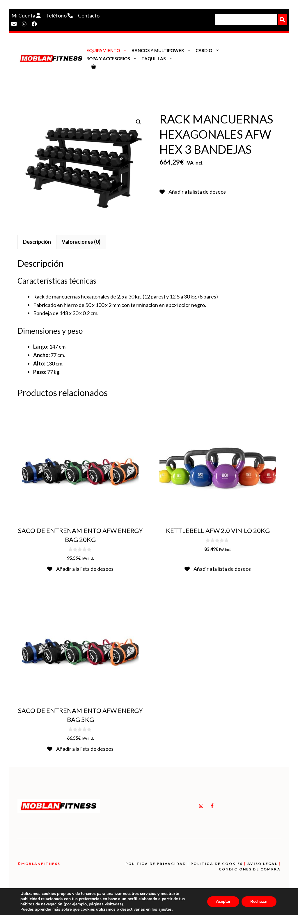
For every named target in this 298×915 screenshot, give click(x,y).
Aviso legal (262, 863)
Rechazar (259, 901)
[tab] (36, 242)
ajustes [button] (165, 909)
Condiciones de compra (250, 869)
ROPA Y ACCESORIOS (108, 58)
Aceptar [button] (223, 901)
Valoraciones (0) (81, 242)
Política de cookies (217, 863)
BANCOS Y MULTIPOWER (158, 50)
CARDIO (204, 50)
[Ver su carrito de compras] (93, 67)
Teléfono (57, 15)
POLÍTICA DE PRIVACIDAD (155, 863)
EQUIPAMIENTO (103, 50)
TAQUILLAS (153, 58)
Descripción (37, 242)
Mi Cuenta (23, 15)
